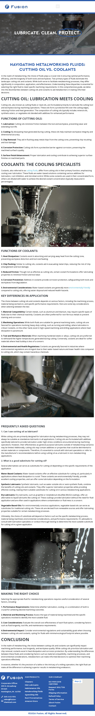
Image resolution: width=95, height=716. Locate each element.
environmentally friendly (79, 287)
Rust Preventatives (33, 698)
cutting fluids (32, 170)
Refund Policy (55, 696)
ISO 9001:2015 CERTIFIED (55, 683)
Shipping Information (58, 693)
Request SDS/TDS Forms (57, 688)
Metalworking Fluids (34, 691)
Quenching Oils (31, 695)
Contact (52, 706)
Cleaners (29, 682)
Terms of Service (56, 699)
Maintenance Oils (32, 688)
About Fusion (54, 703)
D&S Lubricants (31, 685)
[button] (58, 6)
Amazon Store (31, 701)
